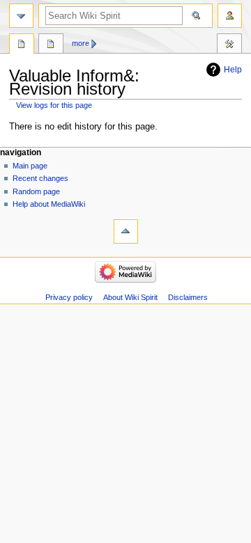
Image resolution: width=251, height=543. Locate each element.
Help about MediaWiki (49, 204)
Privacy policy (69, 297)
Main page (30, 166)
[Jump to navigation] (21, 15)
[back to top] (126, 231)
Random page (36, 191)
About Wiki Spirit (130, 297)
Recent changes (40, 178)
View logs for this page (54, 105)
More (80, 43)
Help (233, 69)
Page (21, 45)
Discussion (51, 45)
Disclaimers (188, 297)
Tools (229, 45)
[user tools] (230, 15)
